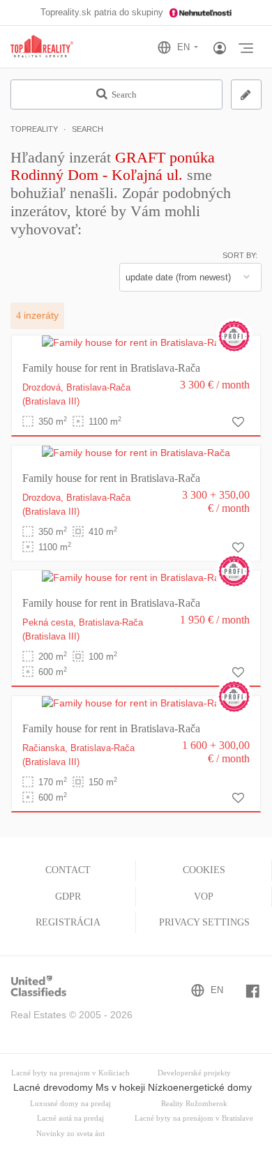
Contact (68, 870)
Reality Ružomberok (194, 1103)
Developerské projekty (194, 1073)
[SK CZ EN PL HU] (184, 47)
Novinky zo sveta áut (70, 1133)
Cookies (204, 870)
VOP (203, 896)
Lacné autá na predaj (70, 1118)
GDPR (68, 896)
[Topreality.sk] (41, 47)
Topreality (34, 129)
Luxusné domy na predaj (70, 1103)
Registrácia (68, 922)
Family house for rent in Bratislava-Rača (111, 368)
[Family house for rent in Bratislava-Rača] (136, 342)
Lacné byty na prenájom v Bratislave (194, 1118)
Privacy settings (204, 922)
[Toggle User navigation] (219, 49)
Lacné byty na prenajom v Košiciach (70, 1073)
